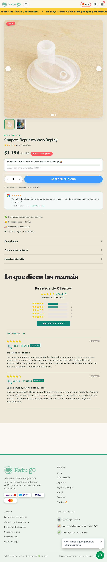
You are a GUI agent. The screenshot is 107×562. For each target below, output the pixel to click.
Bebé (59, 472)
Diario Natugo (11, 541)
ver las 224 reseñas (35, 206)
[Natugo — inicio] (11, 4)
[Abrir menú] (26, 4)
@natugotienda (69, 519)
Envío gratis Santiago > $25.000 (78, 525)
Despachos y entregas (15, 517)
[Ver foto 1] (9, 124)
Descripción (11, 241)
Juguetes (61, 482)
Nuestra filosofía (14, 259)
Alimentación (63, 477)
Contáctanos (10, 536)
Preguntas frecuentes (15, 527)
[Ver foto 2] (21, 124)
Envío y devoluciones (16, 250)
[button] (38, 304)
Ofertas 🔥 (62, 502)
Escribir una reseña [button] (53, 323)
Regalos (61, 497)
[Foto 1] (51, 115)
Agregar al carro (63, 179)
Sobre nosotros (12, 531)
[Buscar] (95, 4)
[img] (14, 341)
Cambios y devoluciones (16, 522)
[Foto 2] (54, 115)
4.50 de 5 (61, 294)
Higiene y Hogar (65, 487)
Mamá (60, 492)
